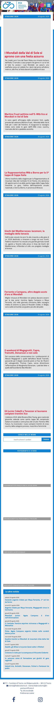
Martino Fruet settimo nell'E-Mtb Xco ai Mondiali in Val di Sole (26, 115)
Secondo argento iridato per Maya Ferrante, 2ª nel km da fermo (27, 600)
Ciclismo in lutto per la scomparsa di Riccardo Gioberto (26, 652)
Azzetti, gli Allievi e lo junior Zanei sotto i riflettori (24, 647)
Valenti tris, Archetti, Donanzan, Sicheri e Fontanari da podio (27, 667)
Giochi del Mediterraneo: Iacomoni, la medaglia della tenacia (25, 232)
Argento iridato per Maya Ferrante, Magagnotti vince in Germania (27, 608)
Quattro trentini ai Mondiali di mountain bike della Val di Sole (27, 640)
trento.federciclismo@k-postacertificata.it (34, 686)
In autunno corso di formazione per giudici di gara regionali (27, 659)
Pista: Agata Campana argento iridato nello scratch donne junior (27, 632)
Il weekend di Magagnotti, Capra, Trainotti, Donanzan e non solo (22, 351)
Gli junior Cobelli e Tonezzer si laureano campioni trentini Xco (26, 412)
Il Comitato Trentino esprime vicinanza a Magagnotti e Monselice (27, 624)
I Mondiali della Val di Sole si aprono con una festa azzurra (24, 54)
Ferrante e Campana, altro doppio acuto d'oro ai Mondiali (26, 293)
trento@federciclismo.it (18, 685)
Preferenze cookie (27, 693)
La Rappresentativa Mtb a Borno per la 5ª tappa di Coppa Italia (27, 174)
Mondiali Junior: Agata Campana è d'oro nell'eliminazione (27, 616)
